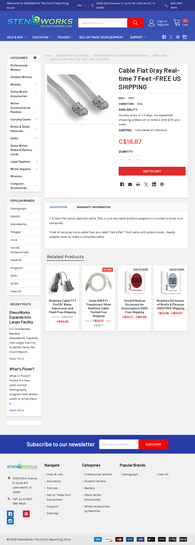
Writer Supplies (20, 169)
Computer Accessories (18, 186)
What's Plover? (21, 369)
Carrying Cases (20, 119)
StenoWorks (18, 224)
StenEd (15, 216)
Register (163, 24)
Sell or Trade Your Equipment (101, 37)
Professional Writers (18, 67)
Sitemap (52, 513)
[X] (171, 37)
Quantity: (126, 151)
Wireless (16, 176)
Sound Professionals (19, 250)
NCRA (14, 283)
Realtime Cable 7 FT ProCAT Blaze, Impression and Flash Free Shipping (62, 306)
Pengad (15, 232)
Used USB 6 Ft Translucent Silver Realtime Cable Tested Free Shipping (98, 308)
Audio (14, 138)
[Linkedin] (154, 184)
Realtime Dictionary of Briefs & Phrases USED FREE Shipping (170, 304)
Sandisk (16, 260)
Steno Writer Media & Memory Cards (21, 150)
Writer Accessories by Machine (20, 108)
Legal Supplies (20, 161)
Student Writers (21, 77)
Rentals (15, 84)
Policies (64, 37)
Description (58, 207)
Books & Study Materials (20, 129)
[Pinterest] (177, 37)
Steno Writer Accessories (19, 94)
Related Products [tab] (65, 256)
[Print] (138, 184)
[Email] (130, 184)
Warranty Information (93, 207)
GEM (13, 275)
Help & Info (15, 37)
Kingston (16, 268)
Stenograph (18, 208)
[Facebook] (164, 37)
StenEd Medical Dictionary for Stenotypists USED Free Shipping (134, 306)
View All (15, 291)
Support (136, 37)
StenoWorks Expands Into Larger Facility (21, 317)
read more (16, 358)
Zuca (13, 240)
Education (40, 37)
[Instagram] (184, 37)
